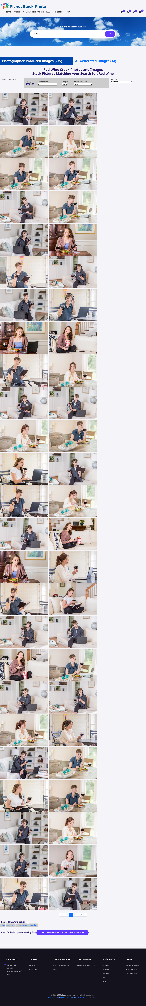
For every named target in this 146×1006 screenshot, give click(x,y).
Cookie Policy (131, 973)
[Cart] (140, 11)
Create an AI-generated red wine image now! (62, 932)
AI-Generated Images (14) (95, 61)
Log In (67, 11)
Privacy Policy (131, 969)
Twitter (104, 977)
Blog (55, 969)
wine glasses (22, 925)
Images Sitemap (67, 997)
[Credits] (134, 11)
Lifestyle (32, 965)
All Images (33, 969)
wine (3, 925)
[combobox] (73, 34)
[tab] (73, 1001)
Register (58, 11)
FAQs (48, 11)
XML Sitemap (53, 997)
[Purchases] (128, 11)
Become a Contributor (86, 965)
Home (8, 11)
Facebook (106, 965)
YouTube (105, 973)
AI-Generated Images (33, 11)
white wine (10, 925)
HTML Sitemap (81, 997)
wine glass (33, 925)
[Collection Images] (122, 11)
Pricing (17, 11)
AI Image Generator (61, 965)
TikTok (104, 981)
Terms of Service (132, 965)
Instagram (106, 969)
